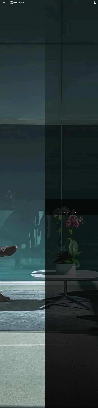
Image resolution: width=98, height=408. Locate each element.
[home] (17, 2)
